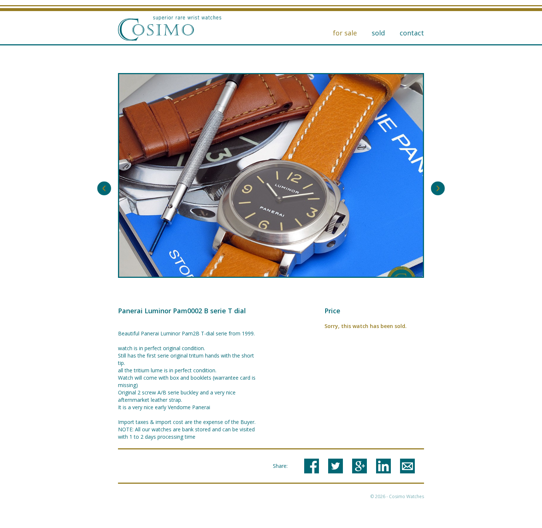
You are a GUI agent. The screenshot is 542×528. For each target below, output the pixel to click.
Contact (412, 32)
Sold (378, 32)
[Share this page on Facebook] (311, 466)
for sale (345, 32)
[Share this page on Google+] (359, 466)
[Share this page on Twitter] (335, 466)
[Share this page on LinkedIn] (383, 466)
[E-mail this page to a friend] (407, 466)
